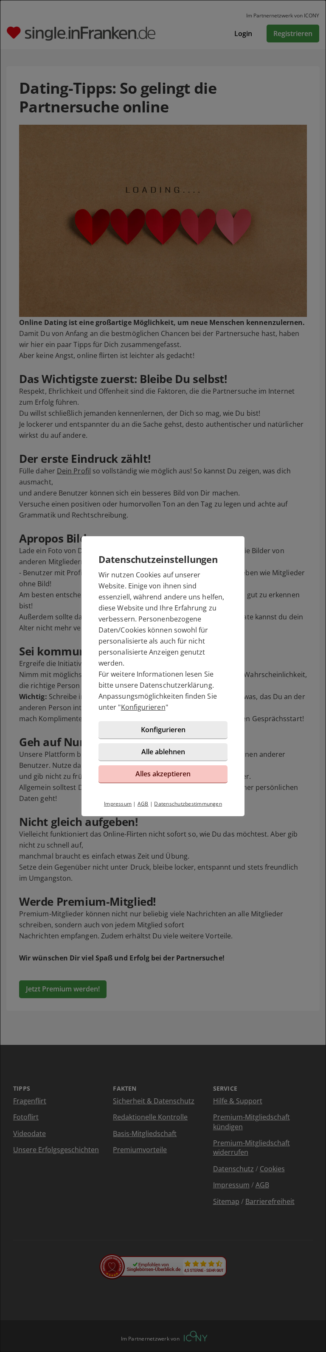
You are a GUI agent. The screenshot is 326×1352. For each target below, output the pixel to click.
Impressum (118, 803)
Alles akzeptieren (163, 773)
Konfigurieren (143, 707)
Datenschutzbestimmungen (188, 803)
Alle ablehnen (163, 751)
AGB (143, 803)
